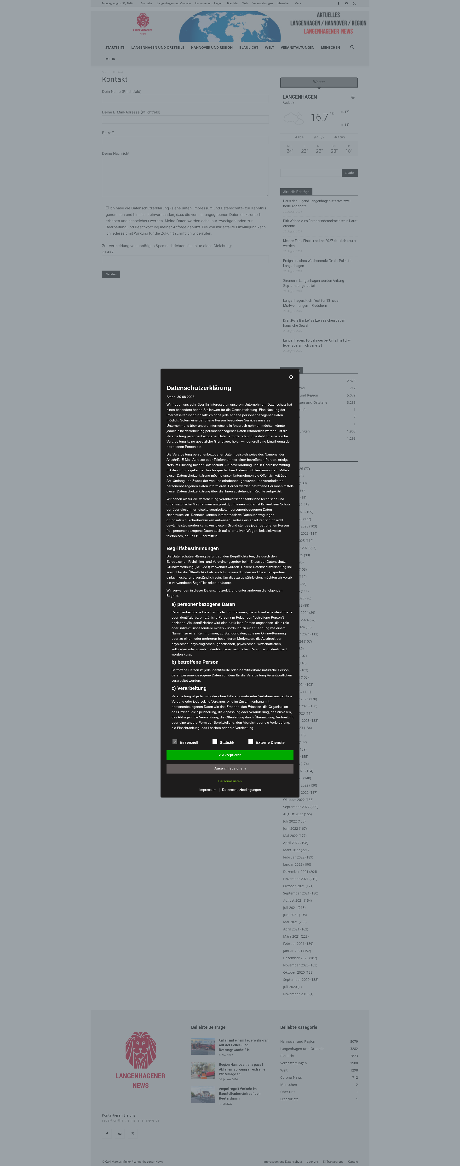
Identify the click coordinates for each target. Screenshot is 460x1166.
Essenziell (189, 742)
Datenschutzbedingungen (241, 790)
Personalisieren (230, 781)
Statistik (227, 742)
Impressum (207, 790)
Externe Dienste (270, 742)
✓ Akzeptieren (230, 755)
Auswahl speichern (230, 768)
